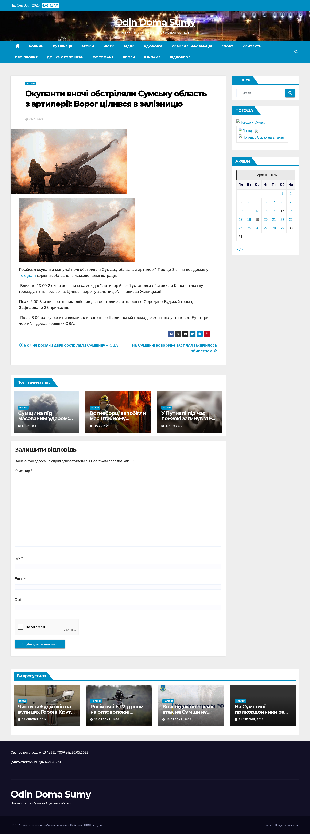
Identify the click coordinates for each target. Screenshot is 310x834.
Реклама (152, 57)
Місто (109, 46)
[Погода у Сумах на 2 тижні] (261, 137)
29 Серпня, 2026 (34, 719)
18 (249, 219)
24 (241, 228)
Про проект (26, 57)
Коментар (23, 471)
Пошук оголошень (286, 825)
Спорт (227, 46)
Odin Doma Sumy (155, 22)
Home (268, 825)
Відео (129, 46)
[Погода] (248, 130)
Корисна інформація (192, 46)
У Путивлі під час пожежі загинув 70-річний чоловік (186, 418)
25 (249, 228)
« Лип (240, 249)
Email (20, 579)
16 (291, 211)
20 (266, 219)
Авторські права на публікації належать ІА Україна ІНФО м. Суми (60, 825)
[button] (296, 52)
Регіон (88, 46)
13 (266, 211)
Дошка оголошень (65, 57)
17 (241, 219)
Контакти (252, 46)
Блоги (129, 57)
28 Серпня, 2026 (251, 719)
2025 (14, 825)
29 (282, 228)
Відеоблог (180, 57)
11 (249, 211)
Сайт (19, 599)
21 (274, 219)
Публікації (62, 46)
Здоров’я (153, 46)
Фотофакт (103, 57)
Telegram (27, 275)
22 (282, 219)
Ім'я (19, 558)
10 (241, 211)
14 (274, 211)
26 (257, 228)
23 (291, 219)
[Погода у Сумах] (250, 122)
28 (274, 228)
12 (257, 211)
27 (266, 228)
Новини (36, 46)
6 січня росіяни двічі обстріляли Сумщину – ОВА (70, 345)
